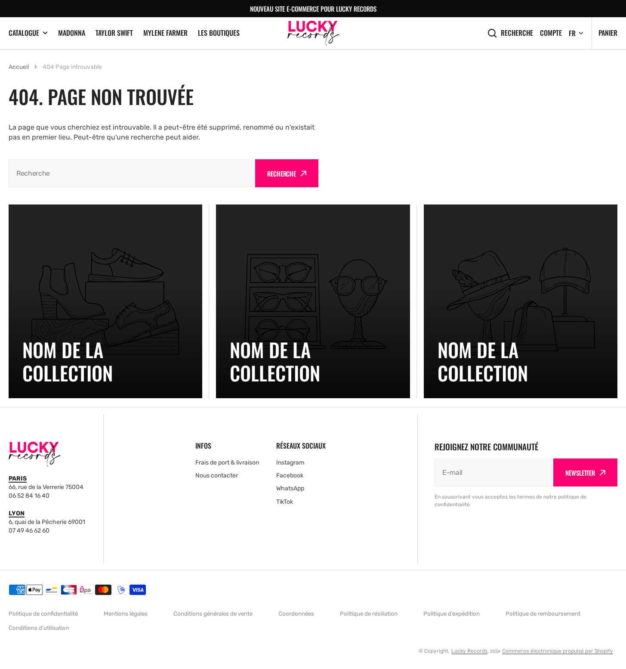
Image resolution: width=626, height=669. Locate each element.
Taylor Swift (114, 33)
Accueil (19, 67)
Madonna (71, 33)
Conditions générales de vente (213, 613)
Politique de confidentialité (43, 613)
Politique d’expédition (451, 613)
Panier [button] (607, 33)
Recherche (517, 33)
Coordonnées (296, 613)
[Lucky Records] (313, 33)
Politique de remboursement (543, 613)
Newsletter (580, 472)
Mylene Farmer (165, 33)
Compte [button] (551, 33)
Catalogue (24, 33)
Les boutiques (219, 33)
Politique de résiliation (369, 613)
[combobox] (131, 173)
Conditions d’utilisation (39, 628)
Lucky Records (469, 651)
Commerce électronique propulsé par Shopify (557, 651)
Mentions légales (126, 613)
